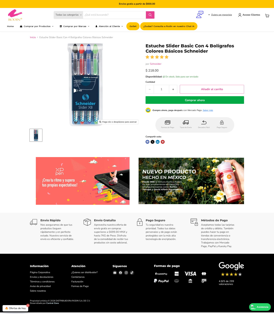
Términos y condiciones (42, 281)
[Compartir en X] (152, 142)
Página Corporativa (40, 272)
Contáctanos (78, 277)
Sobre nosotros (38, 290)
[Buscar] (150, 15)
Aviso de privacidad (40, 286)
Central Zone (52, 303)
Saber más (208, 110)
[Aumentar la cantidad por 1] (173, 89)
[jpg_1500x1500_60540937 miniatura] (36, 135)
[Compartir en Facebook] (147, 142)
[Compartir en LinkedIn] (158, 142)
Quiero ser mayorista (221, 14)
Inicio (33, 37)
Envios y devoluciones (41, 277)
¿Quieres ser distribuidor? (84, 272)
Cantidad (150, 82)
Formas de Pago (80, 286)
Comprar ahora (195, 100)
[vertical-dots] (231, 275)
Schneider (155, 64)
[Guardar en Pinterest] (163, 142)
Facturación (77, 281)
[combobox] (114, 15)
